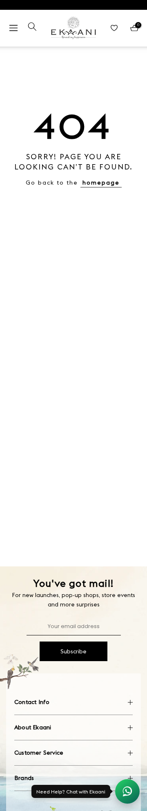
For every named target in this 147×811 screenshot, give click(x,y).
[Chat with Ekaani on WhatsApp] (127, 791)
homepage (101, 182)
